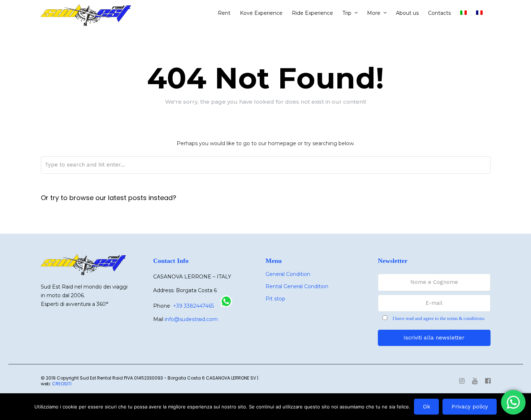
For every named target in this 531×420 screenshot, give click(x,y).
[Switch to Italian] (466, 13)
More (373, 13)
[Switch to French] (482, 13)
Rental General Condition (297, 286)
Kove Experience (261, 13)
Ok (426, 406)
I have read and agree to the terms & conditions (438, 318)
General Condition (288, 274)
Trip (346, 13)
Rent (224, 13)
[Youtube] (475, 381)
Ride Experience (312, 13)
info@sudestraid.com (191, 319)
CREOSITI (62, 384)
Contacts (439, 13)
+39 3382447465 (193, 306)
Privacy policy (470, 406)
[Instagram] (462, 381)
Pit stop (275, 298)
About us (407, 13)
